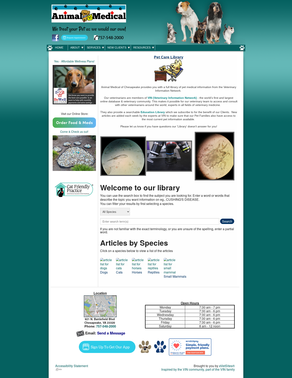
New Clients (116, 47)
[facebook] (160, 346)
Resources (142, 47)
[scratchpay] (190, 346)
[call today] (109, 37)
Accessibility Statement (71, 365)
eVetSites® (227, 365)
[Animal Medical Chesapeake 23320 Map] (100, 306)
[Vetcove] (74, 122)
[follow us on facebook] (55, 37)
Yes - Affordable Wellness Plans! (74, 61)
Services (94, 47)
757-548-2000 (106, 326)
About (75, 47)
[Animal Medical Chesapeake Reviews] (74, 153)
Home (59, 47)
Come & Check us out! (74, 132)
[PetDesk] (74, 37)
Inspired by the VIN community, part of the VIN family (198, 369)
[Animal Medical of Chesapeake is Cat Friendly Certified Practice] (74, 190)
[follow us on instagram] (145, 346)
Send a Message (111, 333)
